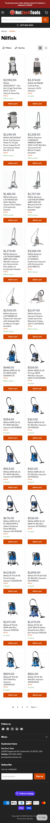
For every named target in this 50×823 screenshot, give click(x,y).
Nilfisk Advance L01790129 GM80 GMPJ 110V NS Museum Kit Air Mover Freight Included (36, 203)
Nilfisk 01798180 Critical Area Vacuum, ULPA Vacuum (35, 87)
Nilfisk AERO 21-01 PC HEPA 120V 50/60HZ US (11, 373)
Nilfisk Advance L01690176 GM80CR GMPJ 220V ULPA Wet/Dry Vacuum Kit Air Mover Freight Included (37, 145)
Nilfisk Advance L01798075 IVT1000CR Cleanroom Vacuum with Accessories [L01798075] (37, 260)
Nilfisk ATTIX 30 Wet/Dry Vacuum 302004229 (35, 679)
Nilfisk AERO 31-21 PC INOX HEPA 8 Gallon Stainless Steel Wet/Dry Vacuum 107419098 (12, 526)
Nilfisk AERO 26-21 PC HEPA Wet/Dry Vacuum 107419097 (12, 474)
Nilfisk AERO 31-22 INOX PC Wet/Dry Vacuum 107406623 (37, 523)
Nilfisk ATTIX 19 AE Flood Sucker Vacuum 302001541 (12, 578)
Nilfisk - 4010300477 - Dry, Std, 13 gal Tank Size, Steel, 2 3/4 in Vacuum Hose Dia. (12, 88)
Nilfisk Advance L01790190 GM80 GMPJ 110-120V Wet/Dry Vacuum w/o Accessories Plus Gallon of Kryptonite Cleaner (12, 261)
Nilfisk (5, 96)
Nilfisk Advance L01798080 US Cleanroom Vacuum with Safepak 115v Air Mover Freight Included (12, 319)
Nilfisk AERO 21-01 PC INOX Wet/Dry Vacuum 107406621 (12, 425)
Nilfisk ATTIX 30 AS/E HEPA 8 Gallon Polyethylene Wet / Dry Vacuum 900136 (37, 629)
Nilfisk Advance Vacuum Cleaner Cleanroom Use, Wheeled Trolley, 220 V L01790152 (36, 318)
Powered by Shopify (25, 819)
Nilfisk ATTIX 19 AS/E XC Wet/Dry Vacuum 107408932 (37, 578)
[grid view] (40, 48)
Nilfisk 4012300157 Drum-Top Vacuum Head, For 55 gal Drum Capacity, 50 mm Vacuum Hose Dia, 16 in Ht (12, 143)
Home (4, 31)
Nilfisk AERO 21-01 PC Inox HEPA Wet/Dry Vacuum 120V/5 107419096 (36, 374)
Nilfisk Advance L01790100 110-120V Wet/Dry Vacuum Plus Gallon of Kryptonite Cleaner (12, 203)
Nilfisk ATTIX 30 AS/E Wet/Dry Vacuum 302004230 (10, 681)
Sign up (39, 776)
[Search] (45, 20)
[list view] (46, 48)
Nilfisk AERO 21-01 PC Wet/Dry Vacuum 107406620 (37, 425)
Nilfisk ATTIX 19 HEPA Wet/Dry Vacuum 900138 (10, 627)
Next (33, 707)
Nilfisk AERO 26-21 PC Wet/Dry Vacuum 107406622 (37, 474)
